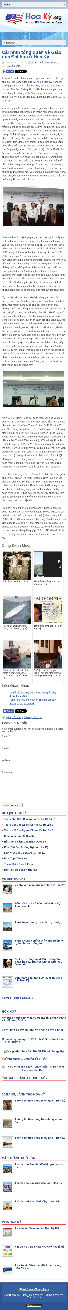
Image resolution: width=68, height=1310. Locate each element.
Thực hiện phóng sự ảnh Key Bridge (38, 922)
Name (6, 736)
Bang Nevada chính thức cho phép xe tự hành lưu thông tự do (39, 942)
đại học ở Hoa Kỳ (42, 81)
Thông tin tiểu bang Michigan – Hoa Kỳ (40, 1100)
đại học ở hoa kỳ (14, 717)
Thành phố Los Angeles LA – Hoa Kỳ (38, 1182)
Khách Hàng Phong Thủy (26, 1078)
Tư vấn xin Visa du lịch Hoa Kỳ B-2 (37, 1228)
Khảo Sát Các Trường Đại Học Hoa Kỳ (26, 847)
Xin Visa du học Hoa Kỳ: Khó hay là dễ (39, 1246)
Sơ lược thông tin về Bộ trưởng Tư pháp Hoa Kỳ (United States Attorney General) (38, 962)
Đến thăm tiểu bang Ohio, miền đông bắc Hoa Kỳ (38, 979)
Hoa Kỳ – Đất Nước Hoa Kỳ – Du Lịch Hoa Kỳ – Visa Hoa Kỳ (38, 1296)
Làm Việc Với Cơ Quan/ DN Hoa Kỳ (24, 853)
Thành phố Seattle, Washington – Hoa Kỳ (39, 1165)
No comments (13, 66)
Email (5, 748)
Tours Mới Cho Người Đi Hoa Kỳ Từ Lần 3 (28, 830)
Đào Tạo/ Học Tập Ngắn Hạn (20, 869)
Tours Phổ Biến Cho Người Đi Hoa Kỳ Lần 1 (29, 819)
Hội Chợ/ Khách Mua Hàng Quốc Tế (25, 841)
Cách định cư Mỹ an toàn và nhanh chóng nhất (32, 1029)
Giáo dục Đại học (33, 717)
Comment (7, 772)
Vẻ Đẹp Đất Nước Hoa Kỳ (45, 62)
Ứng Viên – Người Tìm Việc (26, 1059)
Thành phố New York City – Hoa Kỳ (37, 1201)
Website (6, 760)
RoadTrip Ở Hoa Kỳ (15, 858)
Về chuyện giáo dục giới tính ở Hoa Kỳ (40, 884)
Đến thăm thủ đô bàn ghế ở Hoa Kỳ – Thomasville (39, 905)
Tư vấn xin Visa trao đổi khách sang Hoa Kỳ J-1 (38, 1266)
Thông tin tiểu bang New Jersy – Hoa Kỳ (39, 1120)
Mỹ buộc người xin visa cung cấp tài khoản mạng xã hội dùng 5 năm (34, 1019)
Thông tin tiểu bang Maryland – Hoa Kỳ (40, 1137)
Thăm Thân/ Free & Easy (18, 864)
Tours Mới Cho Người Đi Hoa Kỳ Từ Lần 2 (28, 824)
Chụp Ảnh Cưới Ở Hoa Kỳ (19, 836)
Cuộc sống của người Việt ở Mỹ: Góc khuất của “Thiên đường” (33, 1040)
